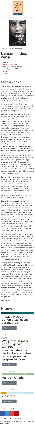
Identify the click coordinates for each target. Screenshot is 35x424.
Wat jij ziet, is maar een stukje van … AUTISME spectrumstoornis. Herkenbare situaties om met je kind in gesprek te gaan (16, 350)
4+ (5, 390)
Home (2, 48)
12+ (5, 335)
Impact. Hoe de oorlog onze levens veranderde (15, 319)
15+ (7, 48)
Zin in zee (8, 396)
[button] (17, 17)
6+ (5, 371)
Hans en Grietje (13, 377)
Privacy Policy (21, 421)
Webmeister (11, 421)
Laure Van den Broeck (11, 64)
